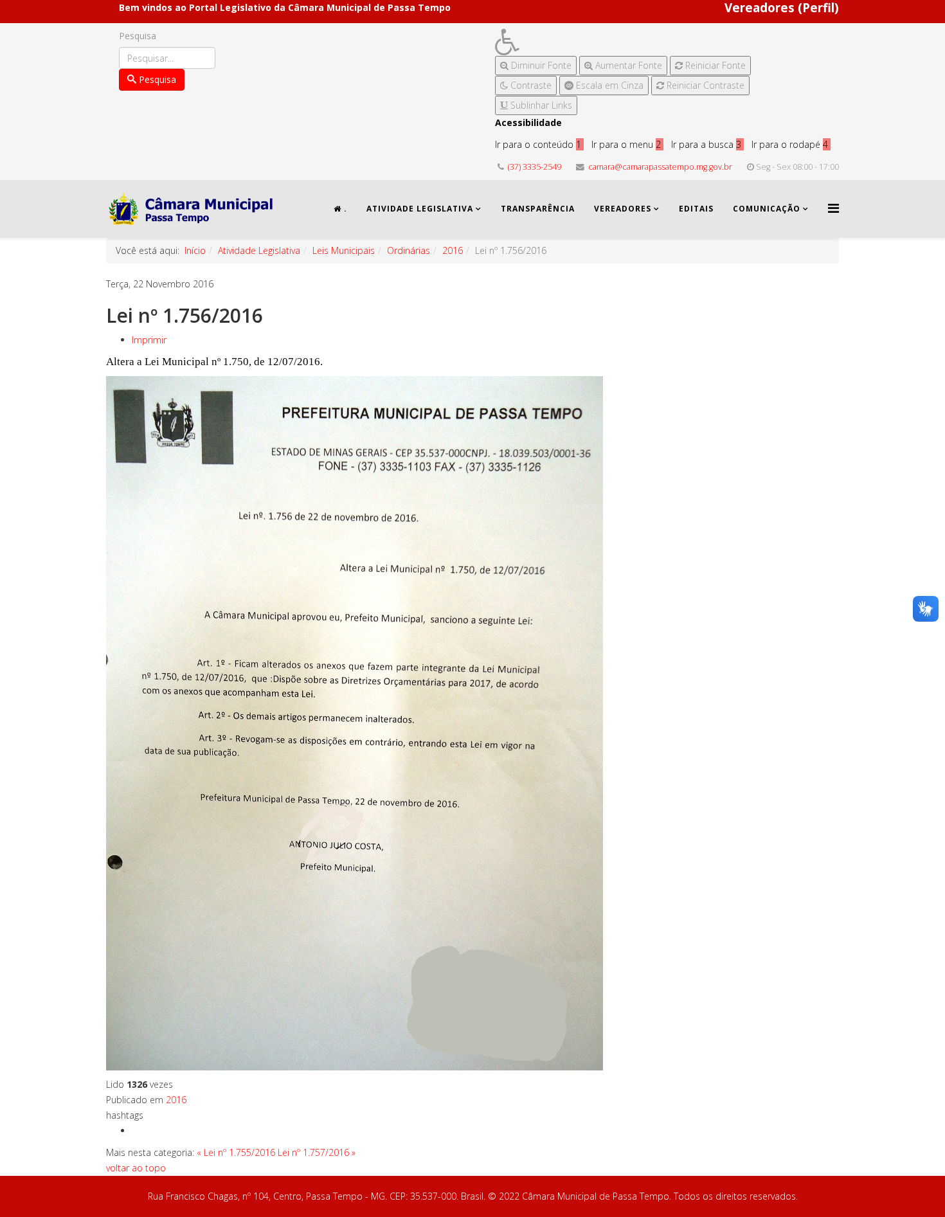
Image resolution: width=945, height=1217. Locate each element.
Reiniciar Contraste (704, 85)
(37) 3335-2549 (534, 166)
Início (195, 250)
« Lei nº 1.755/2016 (236, 1152)
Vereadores (622, 208)
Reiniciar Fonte (714, 65)
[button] (623, 42)
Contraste (530, 85)
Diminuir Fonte (540, 65)
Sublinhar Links (540, 105)
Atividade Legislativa (419, 208)
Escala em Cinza (608, 85)
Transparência (538, 208)
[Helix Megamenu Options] (833, 208)
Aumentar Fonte (627, 65)
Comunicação (766, 208)
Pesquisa (137, 36)
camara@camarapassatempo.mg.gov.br (660, 166)
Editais (696, 208)
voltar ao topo (136, 1168)
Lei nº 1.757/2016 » (317, 1152)
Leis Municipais (343, 250)
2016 (452, 250)
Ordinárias (408, 250)
